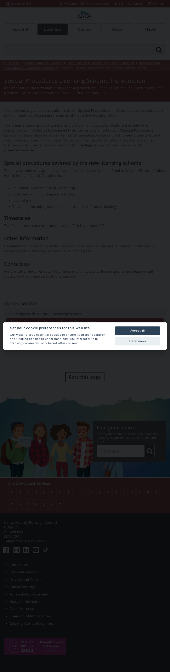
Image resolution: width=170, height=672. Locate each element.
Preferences (137, 341)
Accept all (137, 330)
